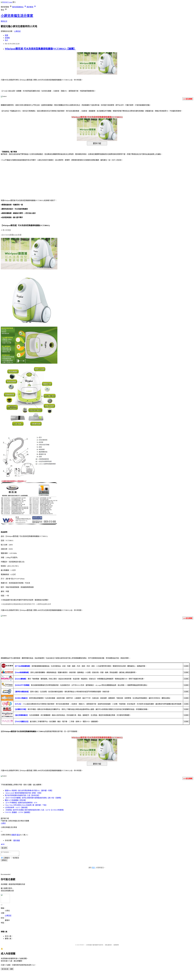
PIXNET (82, 945)
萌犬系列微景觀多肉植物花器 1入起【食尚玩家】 (22, 795)
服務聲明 (116, 945)
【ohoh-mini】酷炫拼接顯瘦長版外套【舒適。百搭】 (23, 793)
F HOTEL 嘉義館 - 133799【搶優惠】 (18, 812)
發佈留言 (4, 860)
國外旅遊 (16, 840)
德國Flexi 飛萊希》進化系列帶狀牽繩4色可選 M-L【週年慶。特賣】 (29, 790)
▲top (2, 844)
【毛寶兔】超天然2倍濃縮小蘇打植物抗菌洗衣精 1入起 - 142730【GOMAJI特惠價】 (34, 810)
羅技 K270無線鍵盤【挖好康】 (16, 800)
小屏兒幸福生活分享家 (17, 15)
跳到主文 (4, 21)
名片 (6, 40)
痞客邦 (13, 835)
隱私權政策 (108, 945)
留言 (18, 835)
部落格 (7, 38)
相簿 (6, 35)
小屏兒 (3, 823)
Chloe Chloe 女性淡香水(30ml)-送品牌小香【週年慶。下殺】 (26, 805)
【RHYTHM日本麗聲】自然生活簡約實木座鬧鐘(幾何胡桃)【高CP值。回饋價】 (33, 798)
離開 (11, 969)
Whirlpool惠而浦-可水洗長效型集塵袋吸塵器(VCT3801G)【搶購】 (40, 48)
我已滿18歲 (5, 969)
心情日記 (17, 31)
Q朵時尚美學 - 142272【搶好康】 (16, 807)
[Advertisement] (18, 179)
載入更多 (4, 848)
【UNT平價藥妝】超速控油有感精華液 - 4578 (21, 803)
